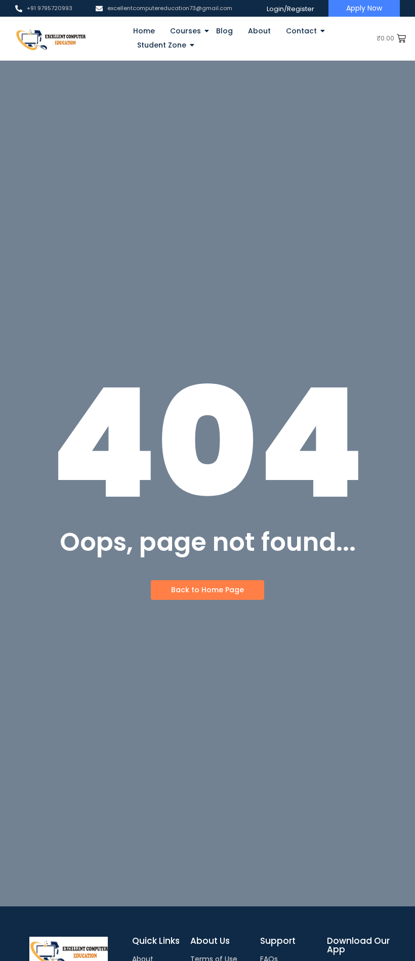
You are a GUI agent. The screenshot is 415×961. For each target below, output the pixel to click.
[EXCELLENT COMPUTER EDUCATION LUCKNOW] (50, 38)
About (259, 31)
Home (144, 31)
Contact (301, 31)
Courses (185, 31)
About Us (210, 941)
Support (278, 941)
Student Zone (161, 45)
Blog (224, 31)
